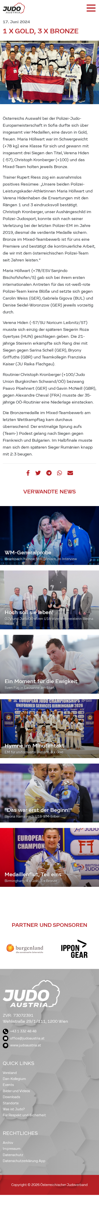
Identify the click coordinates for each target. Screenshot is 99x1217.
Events (8, 1085)
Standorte (11, 1103)
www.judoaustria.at (25, 1045)
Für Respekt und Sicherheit (24, 1115)
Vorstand (10, 1073)
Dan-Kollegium (14, 1079)
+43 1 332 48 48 (23, 1031)
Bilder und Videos (16, 1091)
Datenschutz (13, 1155)
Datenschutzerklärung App (24, 1161)
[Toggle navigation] (90, 8)
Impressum (11, 1149)
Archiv (8, 1143)
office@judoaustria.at (27, 1038)
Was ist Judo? (14, 1109)
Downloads (11, 1097)
